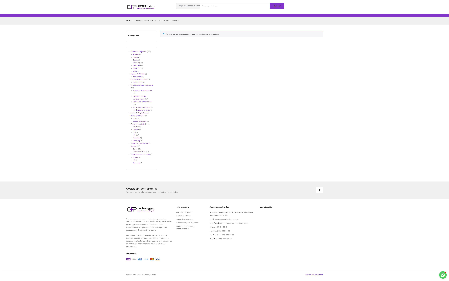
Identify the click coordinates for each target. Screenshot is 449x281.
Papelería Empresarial (144, 20)
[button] (443, 275)
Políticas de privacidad (314, 275)
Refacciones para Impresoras (187, 223)
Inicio (128, 20)
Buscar (277, 6)
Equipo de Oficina (183, 216)
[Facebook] (319, 190)
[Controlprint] (141, 7)
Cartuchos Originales (184, 212)
